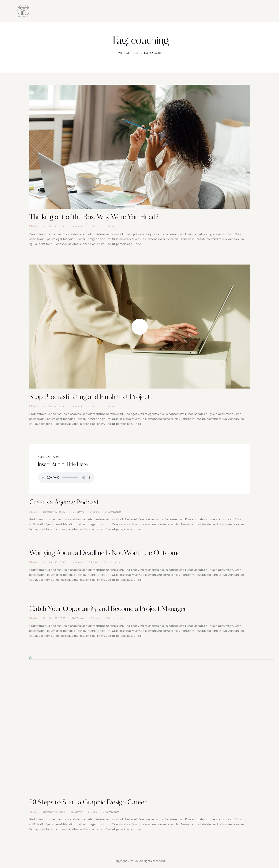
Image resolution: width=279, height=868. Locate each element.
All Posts (133, 53)
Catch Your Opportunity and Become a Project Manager (107, 609)
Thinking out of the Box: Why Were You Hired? (94, 217)
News (33, 226)
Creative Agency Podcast (64, 502)
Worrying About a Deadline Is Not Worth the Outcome (104, 553)
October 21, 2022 (54, 811)
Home (119, 53)
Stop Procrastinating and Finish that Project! (90, 397)
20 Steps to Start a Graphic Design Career (88, 802)
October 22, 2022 (54, 226)
